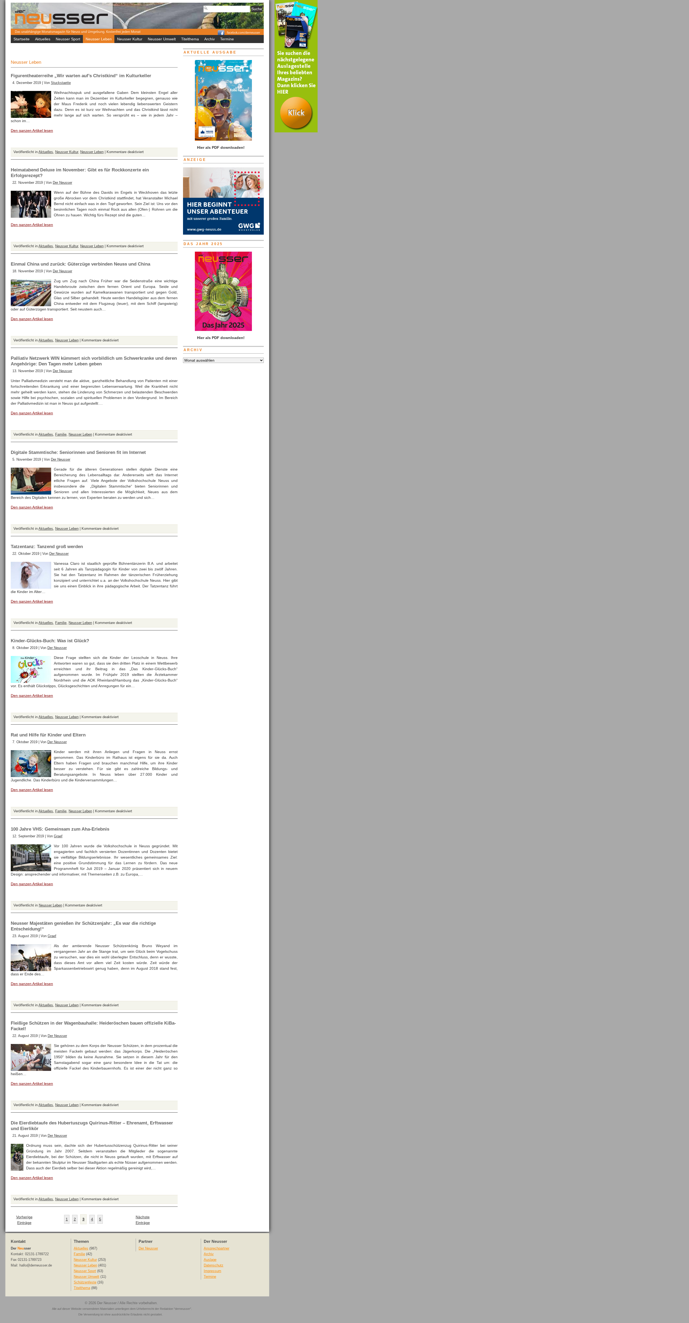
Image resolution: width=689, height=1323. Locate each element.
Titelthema (190, 39)
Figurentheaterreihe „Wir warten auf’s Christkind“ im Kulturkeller (81, 75)
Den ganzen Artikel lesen (32, 130)
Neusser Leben (99, 39)
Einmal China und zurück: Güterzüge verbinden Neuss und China (80, 264)
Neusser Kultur (129, 39)
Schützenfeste (85, 1282)
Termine (227, 39)
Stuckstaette (61, 83)
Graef (58, 836)
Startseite (21, 39)
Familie (60, 434)
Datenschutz (213, 1265)
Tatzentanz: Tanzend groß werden (47, 546)
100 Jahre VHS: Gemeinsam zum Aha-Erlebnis (60, 829)
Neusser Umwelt (162, 39)
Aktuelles (42, 39)
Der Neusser (62, 183)
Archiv (209, 39)
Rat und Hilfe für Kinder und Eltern (48, 735)
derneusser (182, 1308)
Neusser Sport (68, 39)
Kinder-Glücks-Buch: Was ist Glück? (50, 640)
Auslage (210, 1260)
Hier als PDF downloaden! (220, 338)
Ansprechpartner (216, 1248)
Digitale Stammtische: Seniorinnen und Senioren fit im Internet (78, 452)
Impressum (212, 1271)
